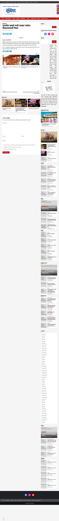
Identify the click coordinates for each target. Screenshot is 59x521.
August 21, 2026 (23, 112)
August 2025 (44, 355)
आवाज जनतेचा (43, 121)
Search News (54, 42)
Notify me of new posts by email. (10, 149)
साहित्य (23, 2)
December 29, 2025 (50, 222)
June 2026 (43, 337)
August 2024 (44, 377)
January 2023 (44, 411)
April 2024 (43, 384)
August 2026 (44, 334)
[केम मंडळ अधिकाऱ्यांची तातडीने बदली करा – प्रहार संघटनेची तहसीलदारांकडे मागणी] (44, 174)
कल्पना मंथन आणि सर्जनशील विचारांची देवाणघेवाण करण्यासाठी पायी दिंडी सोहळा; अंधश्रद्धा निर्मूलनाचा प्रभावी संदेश (49, 434)
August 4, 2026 (50, 196)
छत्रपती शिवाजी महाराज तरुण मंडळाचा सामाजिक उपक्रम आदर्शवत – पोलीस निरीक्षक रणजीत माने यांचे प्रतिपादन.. (51, 441)
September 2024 (44, 375)
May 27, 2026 (49, 274)
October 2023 (44, 395)
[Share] (58, 13)
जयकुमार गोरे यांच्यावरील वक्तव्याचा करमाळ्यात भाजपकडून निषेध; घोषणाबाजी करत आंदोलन (51, 193)
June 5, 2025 (49, 456)
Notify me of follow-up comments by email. (12, 147)
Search (42, 23)
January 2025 (44, 368)
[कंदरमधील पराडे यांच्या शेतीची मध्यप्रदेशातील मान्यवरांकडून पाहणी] (44, 284)
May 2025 (43, 361)
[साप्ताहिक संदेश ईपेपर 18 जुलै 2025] (44, 468)
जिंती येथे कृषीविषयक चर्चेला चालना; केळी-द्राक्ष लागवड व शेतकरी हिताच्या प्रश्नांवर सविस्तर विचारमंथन (51, 180)
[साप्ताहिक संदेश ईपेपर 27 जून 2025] (44, 485)
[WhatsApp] (58, 9)
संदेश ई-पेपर (14, 2)
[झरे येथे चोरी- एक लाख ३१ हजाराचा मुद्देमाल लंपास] (44, 246)
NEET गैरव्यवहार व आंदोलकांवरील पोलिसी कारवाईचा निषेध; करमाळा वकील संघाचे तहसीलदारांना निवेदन (51, 318)
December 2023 (44, 391)
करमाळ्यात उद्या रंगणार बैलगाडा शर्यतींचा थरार (48, 140)
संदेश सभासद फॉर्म (27, 2)
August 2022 (44, 420)
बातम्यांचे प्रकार (19, 2)
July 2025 (43, 357)
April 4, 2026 (49, 216)
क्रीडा (42, 206)
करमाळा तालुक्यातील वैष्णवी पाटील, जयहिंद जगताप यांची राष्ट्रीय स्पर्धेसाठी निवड (51, 225)
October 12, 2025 (50, 475)
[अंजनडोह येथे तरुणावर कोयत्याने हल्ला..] (44, 252)
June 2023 (43, 402)
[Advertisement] (21, 79)
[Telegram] (58, 11)
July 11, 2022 (10, 30)
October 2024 (44, 373)
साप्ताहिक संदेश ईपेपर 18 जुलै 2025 (51, 467)
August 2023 (44, 399)
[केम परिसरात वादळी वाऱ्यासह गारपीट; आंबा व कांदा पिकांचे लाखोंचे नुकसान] (44, 278)
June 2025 (43, 359)
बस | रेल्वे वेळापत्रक (7, 2)
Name (4, 136)
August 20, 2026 (36, 109)
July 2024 (43, 379)
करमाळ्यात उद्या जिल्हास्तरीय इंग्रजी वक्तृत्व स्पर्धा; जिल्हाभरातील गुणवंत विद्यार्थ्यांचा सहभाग (51, 299)
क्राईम (47, 151)
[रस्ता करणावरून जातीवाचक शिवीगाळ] (44, 159)
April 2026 (43, 341)
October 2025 (44, 352)
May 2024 (43, 382)
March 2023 (43, 408)
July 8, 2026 (54, 326)
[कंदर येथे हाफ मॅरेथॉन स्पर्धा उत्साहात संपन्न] (44, 214)
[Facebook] (58, 6)
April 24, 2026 (49, 280)
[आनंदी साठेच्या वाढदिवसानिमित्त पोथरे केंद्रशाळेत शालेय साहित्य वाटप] (44, 325)
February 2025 (44, 366)
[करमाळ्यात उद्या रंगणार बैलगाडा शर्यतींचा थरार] (8, 103)
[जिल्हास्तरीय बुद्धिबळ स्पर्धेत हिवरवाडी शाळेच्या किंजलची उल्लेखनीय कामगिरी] (44, 220)
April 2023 (43, 406)
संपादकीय (11, 2)
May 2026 (43, 339)
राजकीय (48, 121)
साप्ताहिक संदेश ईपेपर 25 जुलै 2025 (51, 462)
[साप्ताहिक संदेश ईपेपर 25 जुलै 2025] (44, 462)
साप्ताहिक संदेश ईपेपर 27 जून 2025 (51, 485)
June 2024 (43, 381)
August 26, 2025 (50, 450)
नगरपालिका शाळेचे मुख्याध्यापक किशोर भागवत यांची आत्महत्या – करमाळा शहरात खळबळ (31, 92)
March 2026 (43, 343)
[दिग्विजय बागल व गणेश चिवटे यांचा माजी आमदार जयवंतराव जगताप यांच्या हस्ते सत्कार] (44, 187)
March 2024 (43, 386)
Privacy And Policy (35, 2)
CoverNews (27, 503)
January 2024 (44, 390)
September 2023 (44, 397)
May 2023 (43, 404)
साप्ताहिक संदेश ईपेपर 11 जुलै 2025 (51, 473)
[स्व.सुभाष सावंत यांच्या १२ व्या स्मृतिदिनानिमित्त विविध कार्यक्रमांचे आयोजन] (44, 167)
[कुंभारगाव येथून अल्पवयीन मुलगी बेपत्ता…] (34, 103)
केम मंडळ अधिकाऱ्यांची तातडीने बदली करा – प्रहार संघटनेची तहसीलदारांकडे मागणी (51, 173)
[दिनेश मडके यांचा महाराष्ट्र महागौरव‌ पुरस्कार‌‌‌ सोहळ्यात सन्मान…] (44, 454)
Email (22, 136)
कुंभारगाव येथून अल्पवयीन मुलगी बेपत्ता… (34, 108)
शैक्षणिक (5, 23)
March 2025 (43, 364)
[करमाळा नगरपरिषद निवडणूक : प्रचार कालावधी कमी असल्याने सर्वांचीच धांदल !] (49, 117)
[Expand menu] (10, 18)
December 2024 (44, 370)
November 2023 (44, 393)
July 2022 (43, 422)
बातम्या (3, 23)
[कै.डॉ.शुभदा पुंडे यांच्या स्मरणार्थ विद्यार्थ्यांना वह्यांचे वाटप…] (44, 313)
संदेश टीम (31, 2)
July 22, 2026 (49, 436)
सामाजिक (51, 165)
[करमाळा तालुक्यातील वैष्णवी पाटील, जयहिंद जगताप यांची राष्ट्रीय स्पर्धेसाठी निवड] (44, 226)
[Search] (56, 18)
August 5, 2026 (50, 176)
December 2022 (44, 413)
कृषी (42, 270)
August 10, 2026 (50, 170)
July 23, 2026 (49, 321)
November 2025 (44, 350)
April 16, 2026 (49, 286)
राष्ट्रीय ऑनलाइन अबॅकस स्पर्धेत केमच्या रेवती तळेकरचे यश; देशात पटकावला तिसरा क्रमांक (51, 306)
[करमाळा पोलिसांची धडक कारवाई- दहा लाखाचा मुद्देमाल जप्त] (44, 257)
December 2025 (44, 348)
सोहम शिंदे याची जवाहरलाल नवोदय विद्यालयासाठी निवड (10, 91)
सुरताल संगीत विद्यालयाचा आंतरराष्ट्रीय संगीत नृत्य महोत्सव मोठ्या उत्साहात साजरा (51, 447)
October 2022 (44, 417)
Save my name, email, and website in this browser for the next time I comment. (19, 145)
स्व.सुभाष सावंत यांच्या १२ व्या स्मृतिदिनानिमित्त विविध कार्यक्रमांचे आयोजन (51, 167)
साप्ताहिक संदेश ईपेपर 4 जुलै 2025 (51, 479)
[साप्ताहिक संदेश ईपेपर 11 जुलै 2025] (44, 474)
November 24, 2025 (50, 126)
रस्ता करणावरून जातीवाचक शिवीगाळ (51, 158)
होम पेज (3, 2)
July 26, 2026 (49, 309)
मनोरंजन (49, 445)
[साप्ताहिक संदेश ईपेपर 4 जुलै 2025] (44, 480)
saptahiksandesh (5, 30)
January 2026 (44, 346)
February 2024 (44, 388)
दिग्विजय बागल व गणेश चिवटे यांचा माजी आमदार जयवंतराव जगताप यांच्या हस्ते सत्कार (51, 186)
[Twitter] (58, 8)
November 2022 (44, 415)
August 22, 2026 (10, 110)
